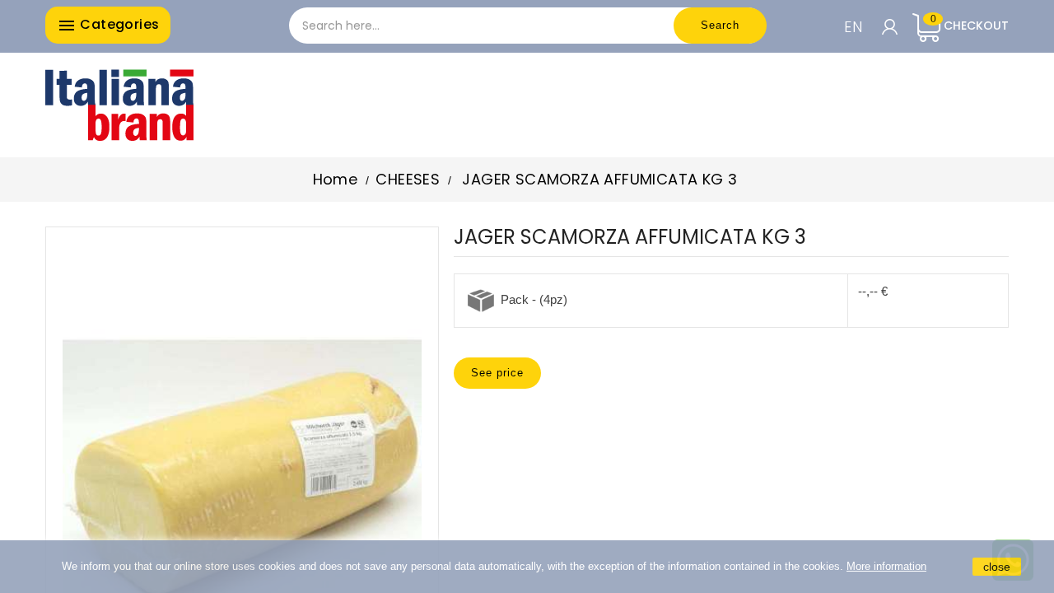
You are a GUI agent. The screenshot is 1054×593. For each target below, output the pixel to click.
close (996, 566)
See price (497, 373)
